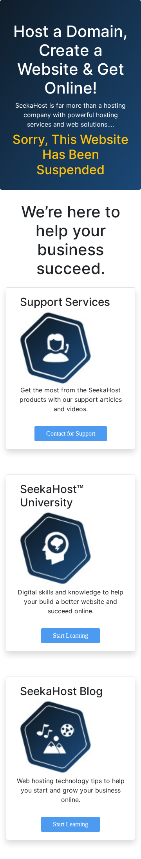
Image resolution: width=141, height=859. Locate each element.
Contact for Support (70, 433)
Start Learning (70, 635)
